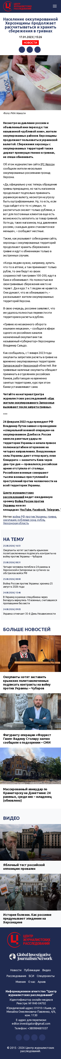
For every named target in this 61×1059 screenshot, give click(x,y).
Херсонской (30, 365)
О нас (31, 981)
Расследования (16, 975)
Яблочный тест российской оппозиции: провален (24, 866)
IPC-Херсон (47, 164)
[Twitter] (30, 50)
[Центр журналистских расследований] (18, 6)
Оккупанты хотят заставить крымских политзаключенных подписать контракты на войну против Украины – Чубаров (29, 553)
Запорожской (11, 365)
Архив (42, 981)
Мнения (21, 981)
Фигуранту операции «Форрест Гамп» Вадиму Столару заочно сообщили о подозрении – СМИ (27, 738)
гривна (52, 516)
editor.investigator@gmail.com (31, 1023)
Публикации (32, 970)
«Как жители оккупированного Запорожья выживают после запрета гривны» (28, 402)
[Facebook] (22, 50)
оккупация (9, 519)
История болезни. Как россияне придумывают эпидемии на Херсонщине (27, 918)
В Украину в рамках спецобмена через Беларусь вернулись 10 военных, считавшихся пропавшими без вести (30, 600)
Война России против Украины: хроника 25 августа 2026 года (28, 585)
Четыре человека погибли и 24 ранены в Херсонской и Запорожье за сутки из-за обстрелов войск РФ (26, 570)
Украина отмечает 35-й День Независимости (29, 613)
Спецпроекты (46, 975)
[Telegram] (37, 50)
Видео (11, 818)
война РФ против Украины (30, 516)
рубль (41, 519)
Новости (30, 42)
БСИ (31, 975)
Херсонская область (16, 523)
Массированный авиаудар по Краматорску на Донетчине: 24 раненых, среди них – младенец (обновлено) (27, 794)
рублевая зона (27, 519)
